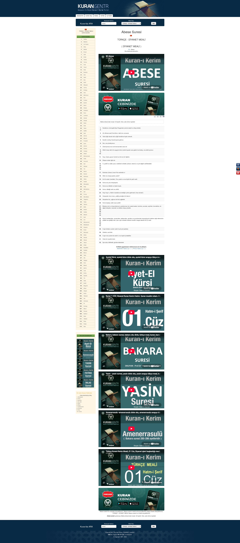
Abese (85, 240)
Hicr (85, 75)
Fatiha (85, 39)
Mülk (85, 207)
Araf (85, 54)
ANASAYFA (80, 16)
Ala (84, 258)
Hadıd (85, 181)
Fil (84, 303)
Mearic (85, 214)
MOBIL (96, 16)
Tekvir (85, 242)
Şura (85, 143)
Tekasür (86, 296)
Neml (85, 105)
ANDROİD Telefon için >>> (124, 248)
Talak (85, 202)
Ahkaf (85, 153)
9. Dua (78, 410)
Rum (85, 113)
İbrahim (85, 72)
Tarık (85, 255)
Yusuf (85, 67)
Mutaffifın (86, 247)
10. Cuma (79, 411)
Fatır (85, 125)
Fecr (85, 263)
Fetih (85, 158)
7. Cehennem (80, 406)
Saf (84, 191)
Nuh (85, 217)
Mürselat (86, 232)
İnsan (85, 230)
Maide (85, 49)
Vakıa (85, 179)
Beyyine (86, 285)
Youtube (132, 532)
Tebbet (85, 318)
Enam (85, 52)
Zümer (85, 136)
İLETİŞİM (109, 16)
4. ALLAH (79, 402)
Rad (85, 70)
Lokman (86, 115)
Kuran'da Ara (108, 532)
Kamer (85, 174)
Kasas (85, 108)
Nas (85, 326)
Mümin (85, 138)
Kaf (84, 164)
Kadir (85, 283)
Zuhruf (85, 146)
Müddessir (86, 224)
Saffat (85, 130)
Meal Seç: (131, 21)
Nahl (85, 77)
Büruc (85, 252)
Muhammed (87, 156)
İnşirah (85, 275)
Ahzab (85, 120)
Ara (154, 23)
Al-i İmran (86, 44)
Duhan (85, 148)
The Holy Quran (118, 532)
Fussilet (86, 141)
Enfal (85, 57)
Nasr (85, 316)
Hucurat (86, 161)
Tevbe (85, 59)
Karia (85, 293)
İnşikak (85, 250)
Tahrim (85, 204)
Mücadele (86, 184)
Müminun (86, 95)
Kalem (85, 209)
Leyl (85, 270)
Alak (85, 280)
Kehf (85, 82)
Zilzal (85, 288)
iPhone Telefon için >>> (139, 248)
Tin (84, 278)
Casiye (85, 151)
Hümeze (86, 301)
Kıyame (85, 227)
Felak (85, 324)
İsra (85, 80)
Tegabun (86, 199)
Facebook (126, 532)
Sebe (85, 123)
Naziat (85, 237)
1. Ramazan (80, 397)
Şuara (85, 102)
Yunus (85, 62)
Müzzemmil (86, 222)
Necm (85, 171)
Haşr (85, 186)
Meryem (86, 85)
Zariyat (85, 166)
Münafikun (86, 197)
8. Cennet (79, 408)
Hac (85, 92)
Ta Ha (85, 87)
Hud (85, 64)
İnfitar (85, 245)
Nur (85, 97)
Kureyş (85, 306)
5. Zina (78, 403)
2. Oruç (78, 398)
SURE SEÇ (89, 16)
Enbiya (85, 90)
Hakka (85, 212)
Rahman (86, 176)
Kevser (85, 311)
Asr (84, 298)
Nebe (85, 235)
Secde (85, 118)
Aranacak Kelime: (109, 21)
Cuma (85, 194)
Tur (84, 169)
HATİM (102, 16)
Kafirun (85, 313)
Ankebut (86, 110)
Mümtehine (86, 189)
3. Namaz (79, 400)
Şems (85, 268)
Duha (85, 273)
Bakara (85, 42)
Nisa (85, 47)
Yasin (85, 128)
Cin (84, 219)
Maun (85, 308)
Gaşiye (85, 260)
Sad (85, 133)
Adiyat (85, 291)
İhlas (85, 321)
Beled (85, 265)
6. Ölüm (79, 405)
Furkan (85, 100)
